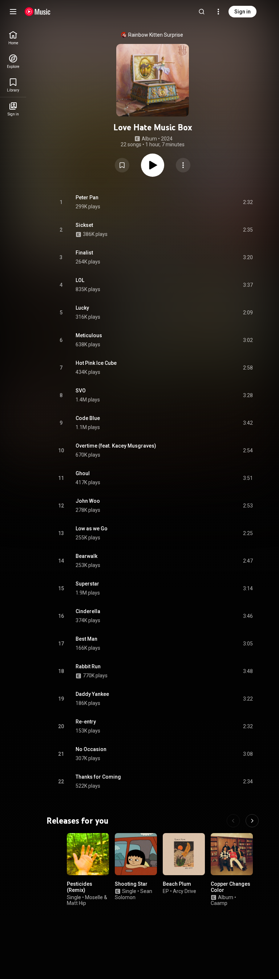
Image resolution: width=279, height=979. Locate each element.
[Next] (252, 820)
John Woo (88, 501)
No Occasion (91, 749)
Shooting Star (131, 884)
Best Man (86, 639)
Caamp (219, 903)
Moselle (94, 897)
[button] (122, 165)
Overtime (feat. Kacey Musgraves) (116, 446)
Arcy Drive (184, 891)
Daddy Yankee (92, 694)
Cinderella (88, 611)
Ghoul (83, 473)
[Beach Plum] (184, 854)
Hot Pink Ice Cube (96, 363)
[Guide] (13, 11)
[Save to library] (122, 165)
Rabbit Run (88, 666)
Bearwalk (86, 556)
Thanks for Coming (98, 777)
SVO (81, 390)
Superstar (87, 584)
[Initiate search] (201, 11)
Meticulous (89, 335)
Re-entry (86, 722)
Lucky (82, 308)
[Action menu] (183, 165)
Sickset (84, 225)
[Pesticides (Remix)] (88, 854)
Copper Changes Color (230, 887)
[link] (13, 38)
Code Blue (88, 418)
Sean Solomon (133, 894)
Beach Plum (177, 884)
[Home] (37, 11)
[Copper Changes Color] (232, 854)
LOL (80, 280)
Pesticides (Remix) (79, 887)
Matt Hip (76, 903)
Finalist (84, 253)
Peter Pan (87, 197)
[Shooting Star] (136, 854)
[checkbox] (247, 202)
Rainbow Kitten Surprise (155, 35)
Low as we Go (92, 528)
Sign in (242, 12)
